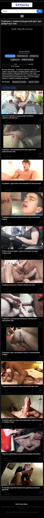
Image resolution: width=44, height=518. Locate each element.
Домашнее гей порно (19, 82)
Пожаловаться (22, 56)
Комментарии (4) (27, 59)
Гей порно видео (18, 512)
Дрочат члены (34, 82)
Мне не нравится (17, 52)
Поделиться (15, 59)
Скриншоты (34, 56)
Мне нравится (14, 52)
